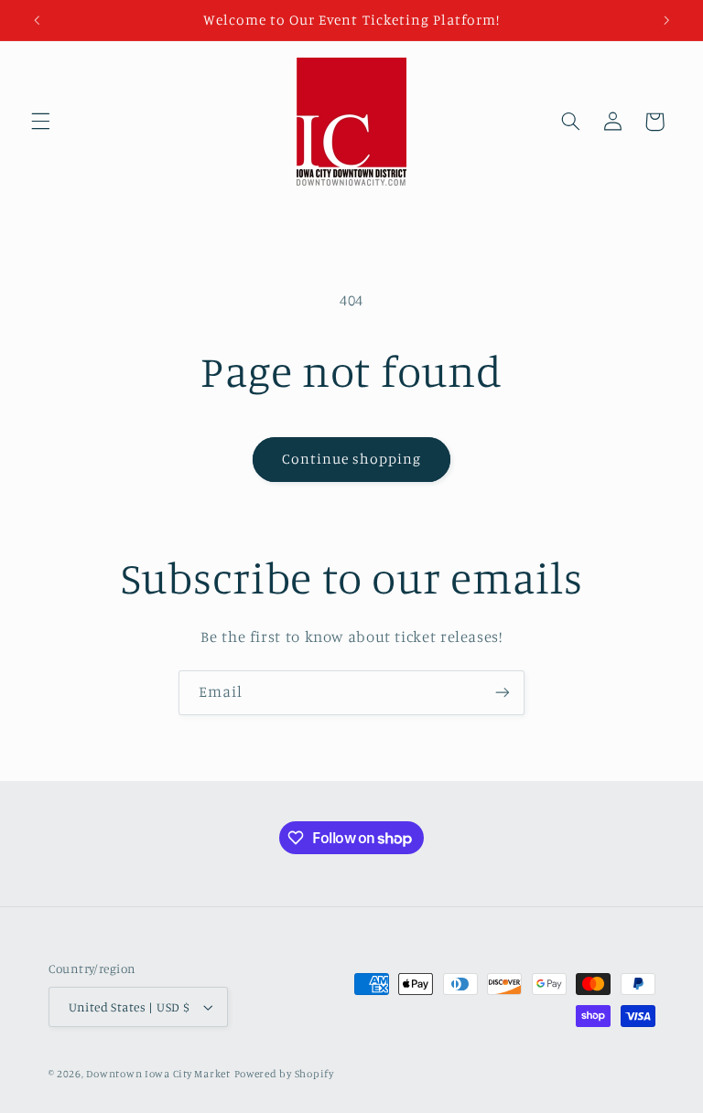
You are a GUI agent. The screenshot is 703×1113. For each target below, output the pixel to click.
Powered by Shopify (284, 1073)
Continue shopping (352, 458)
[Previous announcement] (36, 20)
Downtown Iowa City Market (158, 1073)
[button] (40, 122)
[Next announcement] (666, 20)
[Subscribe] (502, 692)
